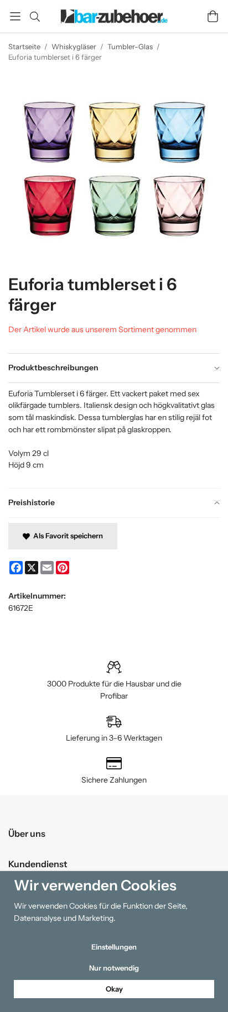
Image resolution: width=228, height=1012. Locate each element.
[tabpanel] (114, 435)
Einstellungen (114, 946)
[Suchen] (34, 17)
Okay (114, 988)
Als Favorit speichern (66, 535)
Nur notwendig (114, 967)
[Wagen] (212, 16)
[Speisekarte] (15, 16)
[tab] (114, 368)
